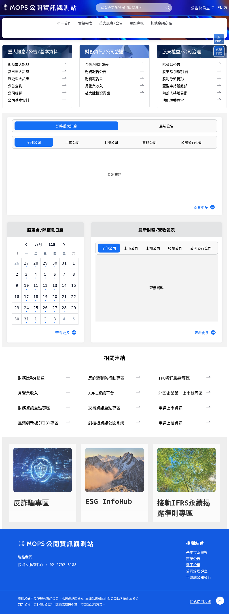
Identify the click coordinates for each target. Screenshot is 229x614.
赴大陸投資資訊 (97, 93)
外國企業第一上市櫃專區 (180, 393)
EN (220, 8)
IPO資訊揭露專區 (174, 378)
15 (73, 285)
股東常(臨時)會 (175, 72)
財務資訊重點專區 (34, 408)
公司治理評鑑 (197, 571)
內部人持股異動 (174, 93)
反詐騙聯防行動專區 (106, 378)
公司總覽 (15, 93)
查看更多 (201, 207)
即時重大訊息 (18, 65)
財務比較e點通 (31, 378)
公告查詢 (15, 86)
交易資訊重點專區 (104, 408)
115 (52, 244)
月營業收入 (94, 86)
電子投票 (193, 565)
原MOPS (219, 39)
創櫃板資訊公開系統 (106, 423)
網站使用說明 (200, 602)
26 (16, 263)
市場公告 (193, 559)
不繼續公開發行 (198, 577)
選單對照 (219, 52)
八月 (38, 244)
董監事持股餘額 (174, 86)
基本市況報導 (197, 552)
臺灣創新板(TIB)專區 (38, 423)
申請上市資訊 (170, 408)
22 (73, 296)
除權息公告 (171, 65)
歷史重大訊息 (18, 79)
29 (73, 307)
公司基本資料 (18, 100)
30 (16, 319)
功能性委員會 (173, 100)
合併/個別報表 (97, 65)
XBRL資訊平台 (101, 393)
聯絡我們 (25, 557)
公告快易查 (200, 8)
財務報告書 (94, 79)
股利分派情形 (173, 79)
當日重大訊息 (18, 72)
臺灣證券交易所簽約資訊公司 (38, 599)
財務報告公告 (95, 72)
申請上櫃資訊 (170, 423)
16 (16, 296)
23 (16, 307)
